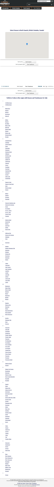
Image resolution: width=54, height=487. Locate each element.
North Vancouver (8, 314)
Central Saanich (8, 144)
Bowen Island (8, 129)
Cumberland (7, 178)
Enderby (7, 195)
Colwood (7, 163)
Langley (6, 273)
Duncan (6, 189)
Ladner (6, 263)
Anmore (6, 112)
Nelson (6, 308)
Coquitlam (7, 167)
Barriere (7, 121)
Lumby (6, 282)
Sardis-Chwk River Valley (10, 397)
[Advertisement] (27, 19)
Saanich (6, 384)
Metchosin (7, 295)
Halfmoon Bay (8, 233)
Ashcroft (7, 116)
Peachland (7, 331)
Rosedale (7, 378)
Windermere (7, 469)
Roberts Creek (8, 375)
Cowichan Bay (8, 171)
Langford (7, 271)
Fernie (6, 206)
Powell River (7, 350)
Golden (6, 227)
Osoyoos (7, 324)
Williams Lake (8, 467)
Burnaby (7, 137)
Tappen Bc (7, 429)
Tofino (6, 435)
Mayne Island (8, 290)
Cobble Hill (7, 159)
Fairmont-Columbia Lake (10, 203)
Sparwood (7, 416)
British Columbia (16, 8)
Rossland (7, 380)
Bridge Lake (7, 133)
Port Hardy (7, 346)
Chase (6, 146)
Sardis (6, 395)
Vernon (6, 446)
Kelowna (7, 252)
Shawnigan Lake (8, 403)
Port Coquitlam (8, 344)
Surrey (6, 422)
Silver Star (7, 409)
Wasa (6, 454)
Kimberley (7, 257)
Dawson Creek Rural (9, 184)
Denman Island (8, 188)
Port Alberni (7, 342)
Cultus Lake (7, 176)
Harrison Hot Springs (9, 235)
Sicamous (7, 405)
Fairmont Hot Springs (9, 205)
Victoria (6, 448)
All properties (5, 8)
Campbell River (8, 140)
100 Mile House (8, 103)
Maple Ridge (7, 288)
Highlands (7, 237)
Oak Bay (7, 318)
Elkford (6, 193)
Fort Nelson (7, 208)
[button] (27, 44)
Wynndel (7, 471)
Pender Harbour (8, 335)
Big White (7, 123)
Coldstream (7, 161)
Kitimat (6, 259)
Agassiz (6, 110)
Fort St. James (8, 210)
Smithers (7, 410)
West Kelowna (8, 456)
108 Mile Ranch (8, 104)
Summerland (7, 420)
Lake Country (8, 267)
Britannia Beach (8, 135)
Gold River (7, 225)
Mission (6, 299)
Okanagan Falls (8, 320)
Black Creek (7, 125)
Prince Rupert (8, 354)
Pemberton (7, 333)
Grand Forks (7, 229)
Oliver (6, 322)
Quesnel (6, 365)
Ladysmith (7, 265)
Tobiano (6, 433)
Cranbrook (7, 172)
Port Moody (7, 348)
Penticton (7, 339)
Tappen (6, 427)
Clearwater (7, 157)
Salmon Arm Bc (8, 390)
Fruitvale (7, 216)
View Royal (7, 450)
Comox (6, 165)
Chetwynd (7, 150)
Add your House (21, 483)
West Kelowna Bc (9, 458)
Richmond (7, 373)
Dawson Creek (8, 182)
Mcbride (7, 291)
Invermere (7, 242)
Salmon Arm (7, 388)
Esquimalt (7, 199)
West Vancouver (8, 460)
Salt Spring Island (8, 393)
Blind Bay (7, 127)
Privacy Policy (29, 483)
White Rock (7, 465)
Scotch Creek (8, 399)
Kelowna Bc (7, 254)
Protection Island (8, 359)
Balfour (6, 120)
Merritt (6, 293)
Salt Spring (7, 392)
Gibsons (6, 223)
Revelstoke (7, 371)
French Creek (8, 214)
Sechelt (6, 401)
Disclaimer (34, 483)
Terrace (6, 431)
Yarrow (6, 475)
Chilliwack (7, 154)
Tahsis (6, 426)
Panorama (7, 327)
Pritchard (7, 358)
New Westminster (9, 310)
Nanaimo (7, 303)
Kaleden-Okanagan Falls (10, 248)
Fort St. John (8, 212)
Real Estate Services (36, 484)
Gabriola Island (8, 220)
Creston (6, 174)
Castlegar (7, 142)
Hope (6, 239)
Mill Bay (6, 297)
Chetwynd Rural (8, 152)
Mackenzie (7, 286)
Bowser (6, 131)
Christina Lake (8, 155)
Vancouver (7, 443)
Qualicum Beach (8, 363)
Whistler (7, 463)
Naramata (7, 307)
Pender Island (8, 337)
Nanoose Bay (8, 305)
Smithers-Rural (8, 412)
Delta (6, 186)
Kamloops (7, 250)
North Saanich (27, 8)
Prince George (8, 352)
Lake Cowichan (8, 269)
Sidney (6, 407)
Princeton (7, 356)
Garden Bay (7, 222)
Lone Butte (7, 280)
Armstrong (7, 114)
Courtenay (7, 169)
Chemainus (7, 148)
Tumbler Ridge (8, 439)
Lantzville (7, 274)
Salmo (6, 386)
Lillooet (6, 276)
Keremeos (7, 256)
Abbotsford (7, 108)
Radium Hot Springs (9, 369)
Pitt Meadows (8, 341)
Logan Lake (7, 278)
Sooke (6, 414)
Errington (7, 197)
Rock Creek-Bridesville (10, 376)
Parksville (7, 329)
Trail (6, 437)
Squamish (7, 418)
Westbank (7, 461)
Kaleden (7, 246)
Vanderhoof (7, 444)
